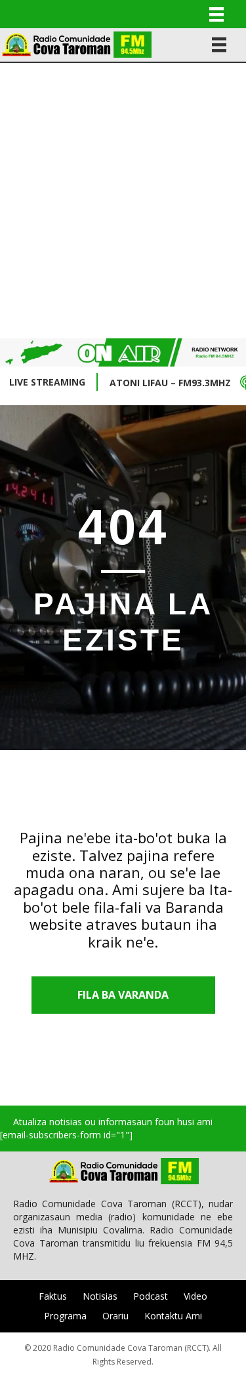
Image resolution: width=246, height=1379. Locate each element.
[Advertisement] (123, 199)
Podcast (150, 1296)
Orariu (115, 1315)
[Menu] (216, 14)
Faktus (53, 1296)
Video (195, 1296)
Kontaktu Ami (173, 1315)
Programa (65, 1315)
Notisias (100, 1296)
